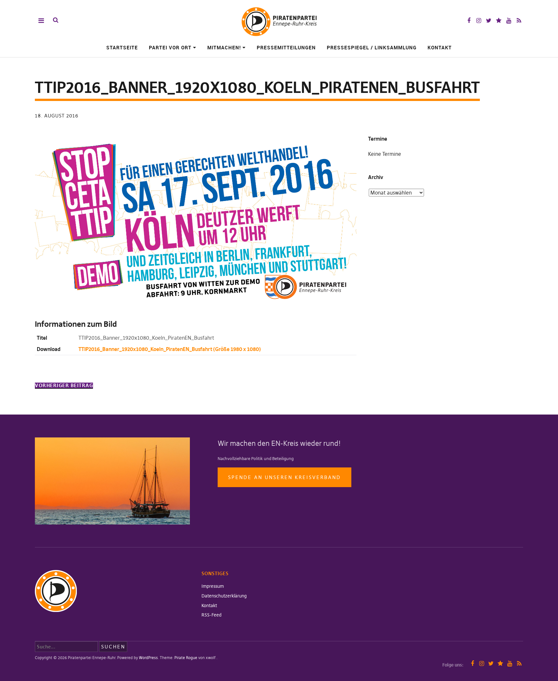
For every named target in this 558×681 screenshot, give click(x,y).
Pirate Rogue (185, 657)
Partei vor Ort (170, 47)
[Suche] (56, 20)
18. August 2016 (56, 116)
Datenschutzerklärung (224, 596)
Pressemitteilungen (286, 47)
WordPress (148, 657)
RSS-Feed (212, 615)
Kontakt (440, 47)
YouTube (509, 20)
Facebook (469, 20)
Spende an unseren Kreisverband (284, 477)
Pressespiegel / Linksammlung (372, 47)
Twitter (489, 20)
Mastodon (499, 20)
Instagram (479, 20)
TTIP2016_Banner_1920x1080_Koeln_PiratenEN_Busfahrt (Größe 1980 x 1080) (169, 349)
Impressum (213, 586)
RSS (519, 20)
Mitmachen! (224, 47)
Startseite (122, 47)
